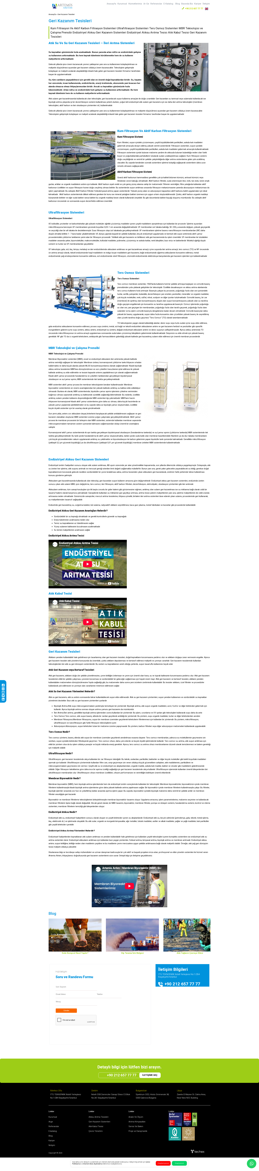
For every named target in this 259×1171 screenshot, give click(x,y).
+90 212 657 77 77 (194, 8)
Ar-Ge (146, 3)
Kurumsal (122, 3)
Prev (70, 941)
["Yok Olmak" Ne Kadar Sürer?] (188, 935)
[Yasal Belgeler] (130, 935)
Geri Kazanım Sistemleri (99, 1121)
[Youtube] (3, 692)
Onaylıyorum (179, 1163)
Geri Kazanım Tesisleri (66, 14)
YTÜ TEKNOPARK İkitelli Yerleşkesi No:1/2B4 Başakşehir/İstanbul (179, 975)
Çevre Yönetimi (96, 1131)
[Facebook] (3, 685)
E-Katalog (168, 3)
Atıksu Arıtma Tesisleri (98, 1117)
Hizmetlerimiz (135, 3)
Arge (51, 1121)
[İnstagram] (3, 688)
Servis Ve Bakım (136, 1126)
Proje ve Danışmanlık (138, 1131)
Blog (177, 3)
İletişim (206, 3)
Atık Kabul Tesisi (96, 1126)
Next (189, 941)
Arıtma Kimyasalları (137, 1121)
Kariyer (197, 3)
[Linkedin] (3, 699)
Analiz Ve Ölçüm (136, 1117)
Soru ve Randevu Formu (74, 977)
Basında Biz (187, 3)
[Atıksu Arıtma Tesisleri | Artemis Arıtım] (62, 8)
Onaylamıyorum (163, 1163)
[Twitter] (3, 695)
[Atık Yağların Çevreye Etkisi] (73, 935)
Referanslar (156, 3)
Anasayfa (111, 3)
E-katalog (53, 1131)
